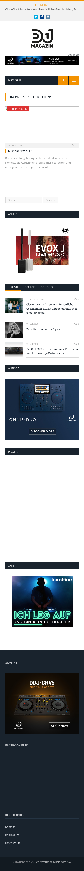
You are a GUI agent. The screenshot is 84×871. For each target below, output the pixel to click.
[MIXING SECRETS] (42, 125)
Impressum (12, 835)
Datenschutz (12, 843)
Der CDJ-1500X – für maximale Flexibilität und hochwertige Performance (52, 351)
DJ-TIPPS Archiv (18, 109)
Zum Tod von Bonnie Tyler (43, 329)
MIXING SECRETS (20, 151)
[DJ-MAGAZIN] (42, 37)
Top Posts (46, 287)
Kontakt (10, 827)
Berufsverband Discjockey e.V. (53, 862)
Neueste (13, 287)
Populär (29, 287)
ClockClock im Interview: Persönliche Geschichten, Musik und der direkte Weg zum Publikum (43, 9)
